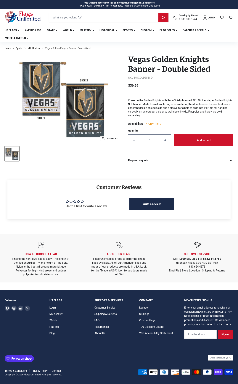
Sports (128, 30)
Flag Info (54, 326)
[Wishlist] (222, 17)
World (67, 30)
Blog (52, 333)
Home (8, 48)
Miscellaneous (15, 38)
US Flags (11, 30)
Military (86, 30)
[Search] (163, 17)
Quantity (133, 130)
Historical (107, 30)
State (51, 30)
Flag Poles (167, 30)
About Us (99, 333)
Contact (56, 370)
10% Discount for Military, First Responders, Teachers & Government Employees (119, 5)
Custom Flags (147, 320)
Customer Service (104, 307)
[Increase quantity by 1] (165, 140)
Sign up (225, 334)
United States (219, 358)
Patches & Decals (195, 30)
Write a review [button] (152, 204)
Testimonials (102, 326)
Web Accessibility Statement (156, 333)
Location (144, 307)
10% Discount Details (151, 326)
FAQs (97, 320)
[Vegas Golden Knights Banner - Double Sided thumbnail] (12, 153)
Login (52, 307)
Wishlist (53, 320)
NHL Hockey (34, 48)
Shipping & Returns (213, 270)
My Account (56, 313)
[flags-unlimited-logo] (23, 17)
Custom (146, 30)
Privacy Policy (40, 370)
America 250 (33, 30)
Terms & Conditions (16, 370)
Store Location (191, 270)
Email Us (174, 270)
